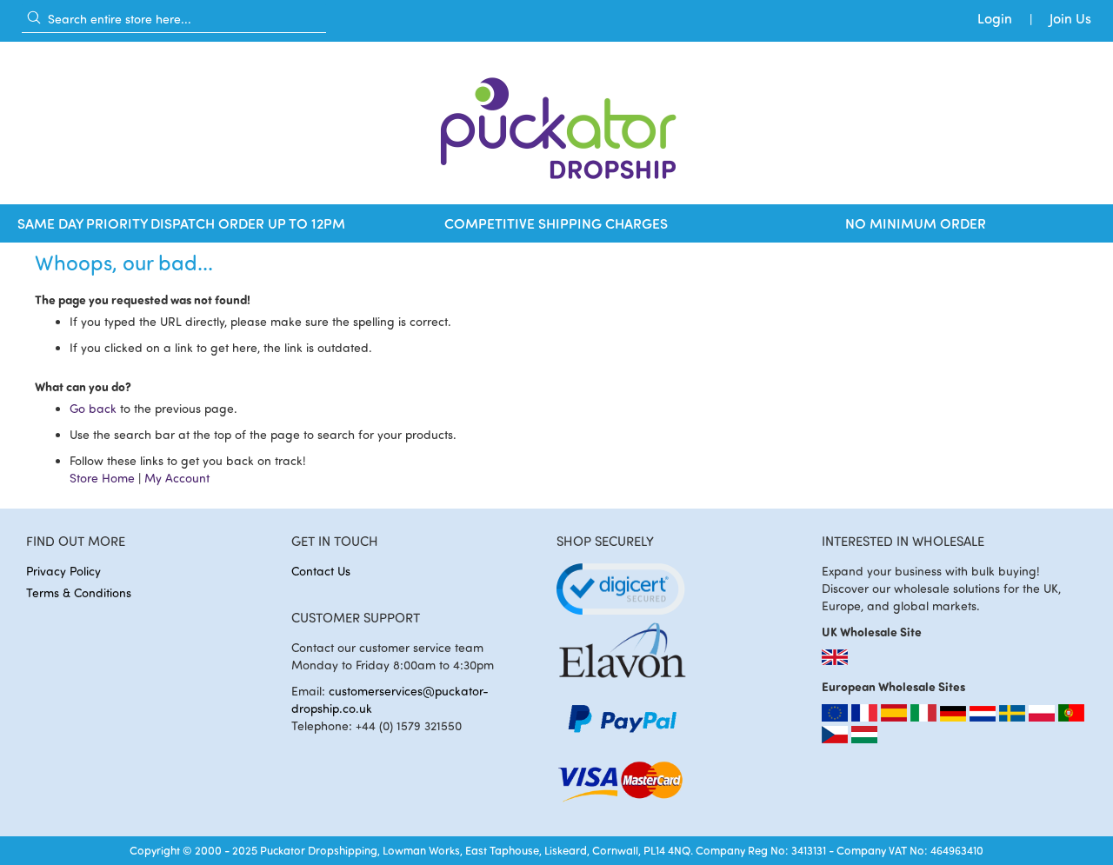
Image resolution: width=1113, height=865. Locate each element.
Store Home (102, 477)
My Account (177, 477)
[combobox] (174, 18)
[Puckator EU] (836, 716)
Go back (93, 408)
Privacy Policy (63, 570)
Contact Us (320, 570)
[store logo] (556, 123)
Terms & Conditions (78, 592)
